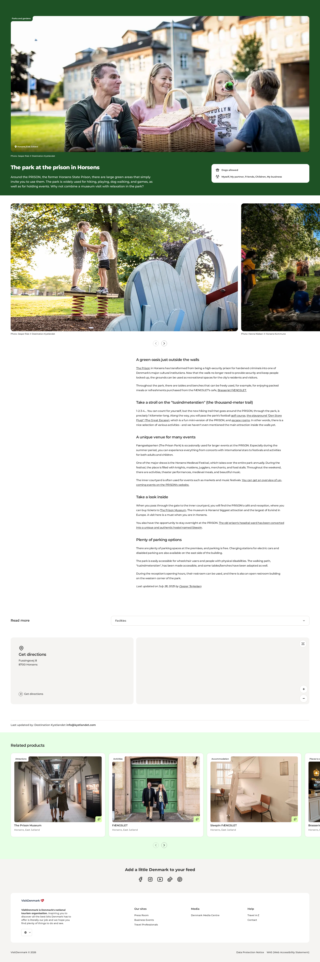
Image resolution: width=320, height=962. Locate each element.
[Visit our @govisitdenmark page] (170, 879)
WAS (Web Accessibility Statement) (288, 952)
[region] (222, 670)
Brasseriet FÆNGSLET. (232, 390)
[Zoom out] (304, 699)
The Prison (143, 368)
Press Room (141, 915)
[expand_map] (303, 643)
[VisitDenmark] (32, 900)
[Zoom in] (304, 689)
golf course (238, 415)
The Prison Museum (173, 510)
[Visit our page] (150, 879)
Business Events (144, 919)
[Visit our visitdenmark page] (160, 879)
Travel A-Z (253, 915)
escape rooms (241, 420)
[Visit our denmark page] (140, 879)
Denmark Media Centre (205, 915)
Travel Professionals (146, 924)
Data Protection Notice (250, 952)
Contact (252, 919)
